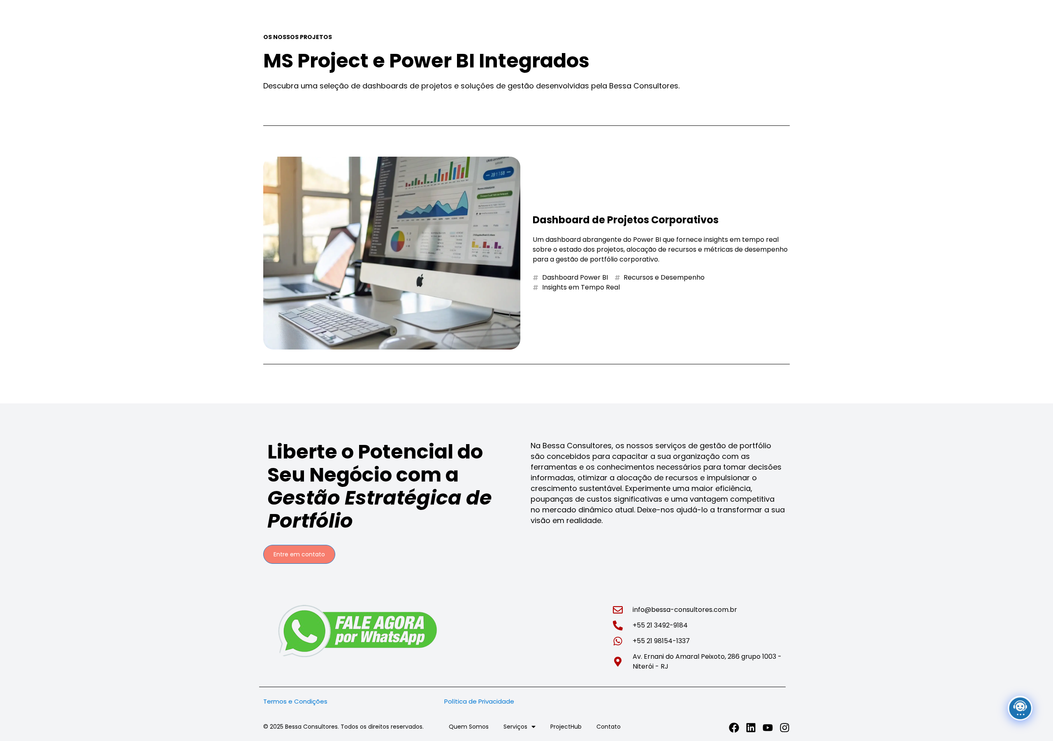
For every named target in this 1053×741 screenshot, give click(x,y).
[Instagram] (784, 727)
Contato (608, 726)
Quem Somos (469, 726)
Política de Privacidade (481, 701)
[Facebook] (734, 727)
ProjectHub (566, 726)
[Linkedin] (751, 727)
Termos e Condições (295, 701)
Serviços (515, 726)
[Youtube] (768, 727)
